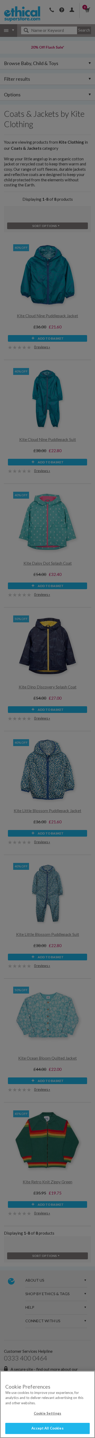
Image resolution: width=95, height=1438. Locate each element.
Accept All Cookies (47, 1428)
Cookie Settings (47, 1413)
